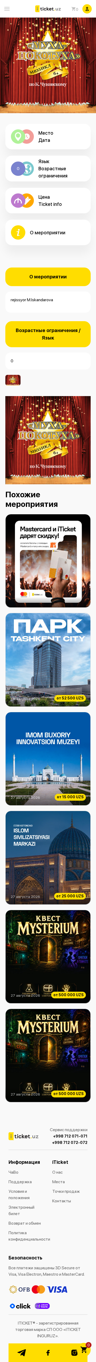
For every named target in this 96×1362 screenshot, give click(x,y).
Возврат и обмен (25, 1223)
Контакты (61, 1200)
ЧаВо (13, 1172)
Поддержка (20, 1181)
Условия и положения (19, 1194)
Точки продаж (66, 1191)
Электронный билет (21, 1210)
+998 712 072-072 (69, 1142)
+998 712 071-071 (70, 1136)
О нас (57, 1172)
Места (58, 1181)
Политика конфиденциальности (26, 1236)
